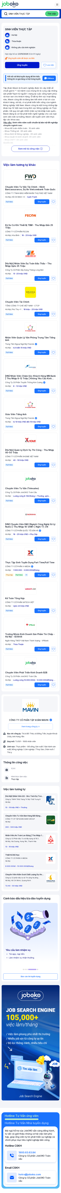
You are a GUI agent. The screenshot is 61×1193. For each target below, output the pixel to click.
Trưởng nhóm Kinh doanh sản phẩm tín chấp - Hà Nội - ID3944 (30, 635)
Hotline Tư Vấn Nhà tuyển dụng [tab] (27, 1123)
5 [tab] (37, 969)
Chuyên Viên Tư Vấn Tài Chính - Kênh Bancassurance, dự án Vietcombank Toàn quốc (30, 188)
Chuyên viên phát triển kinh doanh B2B (26, 672)
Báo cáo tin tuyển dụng (30, 976)
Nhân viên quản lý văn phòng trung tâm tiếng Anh (30, 338)
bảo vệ (44, 122)
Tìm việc (52, 13)
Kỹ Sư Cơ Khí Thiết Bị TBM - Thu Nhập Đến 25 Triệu (29, 226)
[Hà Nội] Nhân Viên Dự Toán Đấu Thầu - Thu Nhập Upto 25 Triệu (28, 264)
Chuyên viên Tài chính (17, 302)
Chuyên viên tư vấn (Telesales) (22, 488)
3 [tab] (27, 969)
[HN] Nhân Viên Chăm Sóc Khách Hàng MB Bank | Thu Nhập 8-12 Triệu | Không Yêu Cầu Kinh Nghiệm (30, 377)
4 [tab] (32, 969)
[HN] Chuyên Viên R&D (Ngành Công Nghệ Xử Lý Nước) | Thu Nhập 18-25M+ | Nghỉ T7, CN (30, 525)
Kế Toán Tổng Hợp (15, 598)
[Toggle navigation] (57, 4)
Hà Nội (14, 35)
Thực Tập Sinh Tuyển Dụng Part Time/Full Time (29, 562)
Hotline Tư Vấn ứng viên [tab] (21, 1116)
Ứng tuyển (22, 65)
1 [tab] (23, 969)
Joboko (9, 4)
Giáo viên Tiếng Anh (16, 414)
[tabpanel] (30, 932)
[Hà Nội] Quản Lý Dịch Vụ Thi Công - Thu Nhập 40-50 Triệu (29, 451)
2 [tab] (25, 969)
